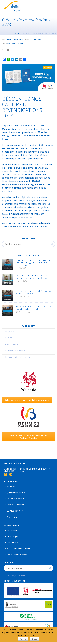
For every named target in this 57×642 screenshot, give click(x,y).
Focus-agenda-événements (17, 357)
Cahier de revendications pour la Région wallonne (27, 400)
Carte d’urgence (14, 536)
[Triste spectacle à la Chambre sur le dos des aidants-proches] (7, 310)
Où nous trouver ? (15, 510)
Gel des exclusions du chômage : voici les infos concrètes (35, 292)
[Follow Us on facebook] (5, 474)
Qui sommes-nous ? (16, 492)
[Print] (9, 50)
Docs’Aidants (12, 542)
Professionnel (13, 517)
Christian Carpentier (14, 39)
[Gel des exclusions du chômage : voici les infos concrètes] (7, 295)
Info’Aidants (12, 530)
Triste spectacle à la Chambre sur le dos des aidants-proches (33, 307)
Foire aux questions (15, 504)
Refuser (34, 639)
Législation (10, 331)
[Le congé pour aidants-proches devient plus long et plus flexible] (7, 279)
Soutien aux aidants (15, 498)
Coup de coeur (11, 344)
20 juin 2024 (35, 39)
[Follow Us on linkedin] (10, 474)
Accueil (18, 33)
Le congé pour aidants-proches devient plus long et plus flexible (31, 276)
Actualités (11, 43)
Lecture (20, 43)
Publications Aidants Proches (20, 548)
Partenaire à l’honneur (15, 350)
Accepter (23, 639)
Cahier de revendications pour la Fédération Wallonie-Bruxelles (28, 436)
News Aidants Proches (17, 554)
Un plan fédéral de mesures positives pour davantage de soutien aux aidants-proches (34, 262)
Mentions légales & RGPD (14, 575)
